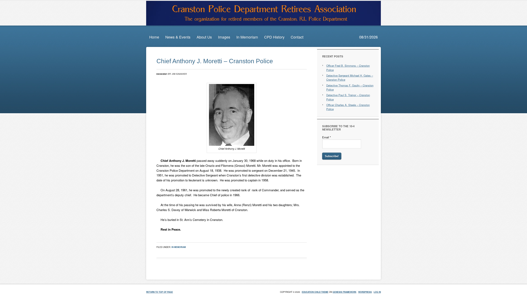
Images (224, 37)
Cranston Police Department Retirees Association (263, 13)
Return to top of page (159, 292)
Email (326, 137)
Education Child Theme (315, 292)
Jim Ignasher (179, 73)
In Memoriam (247, 37)
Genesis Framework (344, 292)
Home (154, 37)
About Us (204, 37)
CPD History (274, 37)
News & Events (177, 37)
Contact (297, 37)
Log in (377, 292)
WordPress (365, 292)
